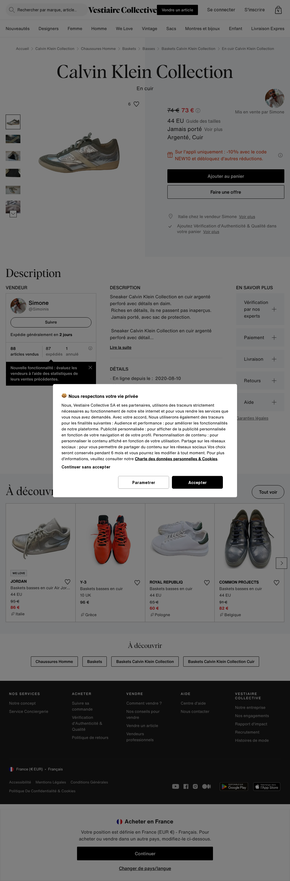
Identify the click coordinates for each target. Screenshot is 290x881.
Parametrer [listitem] (143, 482)
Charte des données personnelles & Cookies (176, 459)
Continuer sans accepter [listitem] (85, 467)
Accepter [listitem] (197, 482)
